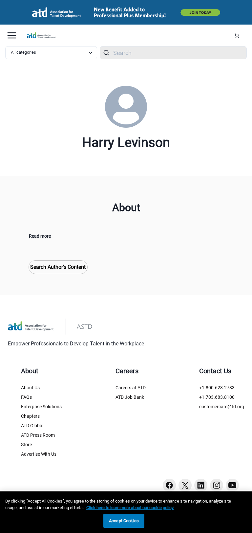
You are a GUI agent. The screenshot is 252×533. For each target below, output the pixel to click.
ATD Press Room (38, 435)
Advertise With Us (38, 454)
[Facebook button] (169, 485)
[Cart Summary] (239, 35)
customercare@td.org (221, 406)
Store (26, 444)
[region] (126, 512)
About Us (30, 387)
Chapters (30, 416)
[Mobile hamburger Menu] (11, 35)
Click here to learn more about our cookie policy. (130, 507)
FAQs (26, 397)
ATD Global (32, 425)
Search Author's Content (58, 267)
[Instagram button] (216, 485)
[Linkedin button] (200, 485)
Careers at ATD (131, 387)
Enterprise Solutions (41, 406)
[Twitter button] (185, 485)
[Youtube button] (232, 485)
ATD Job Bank (130, 397)
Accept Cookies (124, 520)
